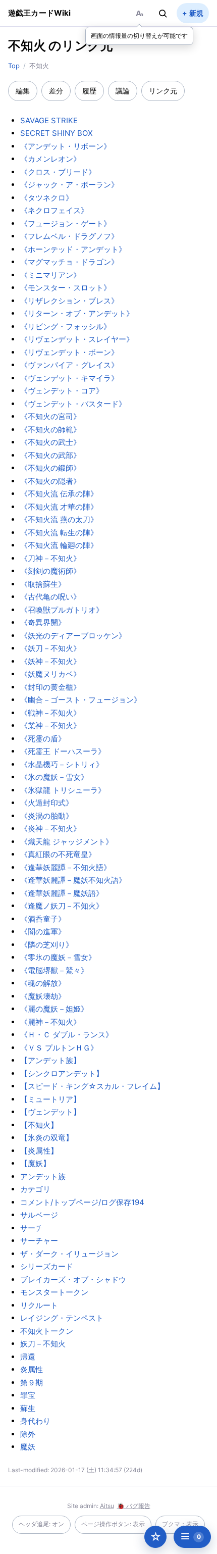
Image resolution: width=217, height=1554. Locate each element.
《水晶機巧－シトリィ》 (61, 764)
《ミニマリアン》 (50, 275)
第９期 (31, 1382)
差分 (56, 90)
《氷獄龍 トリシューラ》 (62, 790)
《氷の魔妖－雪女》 (54, 777)
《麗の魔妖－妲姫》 (54, 1009)
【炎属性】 (39, 1151)
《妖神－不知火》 (50, 661)
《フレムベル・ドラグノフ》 (69, 236)
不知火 (26, 45)
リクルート (39, 1305)
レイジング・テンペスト (61, 1318)
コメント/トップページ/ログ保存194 (82, 1202)
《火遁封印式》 (46, 803)
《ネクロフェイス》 (54, 210)
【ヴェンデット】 (50, 1112)
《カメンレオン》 (50, 159)
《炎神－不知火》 (50, 828)
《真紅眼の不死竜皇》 (58, 854)
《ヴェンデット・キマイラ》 (69, 378)
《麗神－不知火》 (50, 1022)
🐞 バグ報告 (133, 1506)
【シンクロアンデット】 (61, 1073)
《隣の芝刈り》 (46, 944)
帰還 (27, 1357)
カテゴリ (35, 1189)
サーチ (31, 1228)
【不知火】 (39, 1125)
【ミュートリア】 (50, 1099)
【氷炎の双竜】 (46, 1137)
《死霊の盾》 (43, 738)
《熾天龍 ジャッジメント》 (66, 841)
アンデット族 (43, 1176)
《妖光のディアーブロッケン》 (73, 635)
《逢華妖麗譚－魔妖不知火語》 (73, 880)
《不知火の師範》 (50, 429)
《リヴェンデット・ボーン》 (69, 352)
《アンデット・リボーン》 (65, 146)
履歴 (89, 90)
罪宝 (27, 1395)
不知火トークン (46, 1331)
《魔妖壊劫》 (43, 996)
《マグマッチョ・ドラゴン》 (69, 262)
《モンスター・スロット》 (65, 287)
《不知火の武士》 (50, 442)
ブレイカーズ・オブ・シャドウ (73, 1279)
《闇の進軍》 (43, 931)
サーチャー (39, 1240)
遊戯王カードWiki (39, 13)
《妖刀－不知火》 (50, 648)
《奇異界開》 (43, 622)
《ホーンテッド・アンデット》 (73, 249)
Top (14, 66)
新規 (196, 13)
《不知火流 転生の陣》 (59, 532)
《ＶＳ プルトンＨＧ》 (59, 1047)
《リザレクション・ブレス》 (69, 301)
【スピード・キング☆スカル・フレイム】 (92, 1086)
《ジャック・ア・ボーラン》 (69, 184)
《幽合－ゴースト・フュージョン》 (80, 700)
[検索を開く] (163, 13)
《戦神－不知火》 (50, 713)
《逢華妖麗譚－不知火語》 (65, 867)
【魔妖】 (35, 1163)
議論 (123, 90)
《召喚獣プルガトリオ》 (61, 610)
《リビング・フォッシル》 (65, 326)
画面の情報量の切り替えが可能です (139, 35)
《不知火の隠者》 (50, 481)
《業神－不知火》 (50, 725)
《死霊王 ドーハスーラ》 (62, 751)
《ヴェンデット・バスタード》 (73, 404)
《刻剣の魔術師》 (50, 571)
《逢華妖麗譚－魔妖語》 (61, 893)
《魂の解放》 (43, 983)
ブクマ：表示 (180, 1524)
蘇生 (27, 1408)
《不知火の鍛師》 (50, 468)
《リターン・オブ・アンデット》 (77, 313)
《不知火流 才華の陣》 (59, 507)
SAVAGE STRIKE (49, 120)
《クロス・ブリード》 (58, 172)
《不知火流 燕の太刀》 (59, 519)
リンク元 (163, 90)
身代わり (35, 1421)
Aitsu (107, 1506)
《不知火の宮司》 (50, 416)
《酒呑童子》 (43, 919)
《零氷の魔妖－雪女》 (58, 957)
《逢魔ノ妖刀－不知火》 (61, 906)
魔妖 (27, 1446)
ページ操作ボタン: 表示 (113, 1524)
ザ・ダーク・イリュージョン (69, 1254)
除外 (27, 1434)
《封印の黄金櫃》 (50, 687)
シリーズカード (46, 1266)
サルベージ (39, 1215)
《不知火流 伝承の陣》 (59, 493)
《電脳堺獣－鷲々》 (54, 970)
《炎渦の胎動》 (46, 816)
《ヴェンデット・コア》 (61, 390)
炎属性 (31, 1369)
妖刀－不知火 (43, 1343)
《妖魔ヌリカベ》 (50, 674)
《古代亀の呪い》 (50, 596)
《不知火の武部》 (50, 455)
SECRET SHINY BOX (56, 133)
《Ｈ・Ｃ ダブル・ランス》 (66, 1034)
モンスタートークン (54, 1292)
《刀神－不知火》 (50, 558)
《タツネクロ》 (46, 198)
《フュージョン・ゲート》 (65, 223)
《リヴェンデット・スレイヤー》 (77, 339)
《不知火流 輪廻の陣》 (59, 545)
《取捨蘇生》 (43, 584)
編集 (23, 90)
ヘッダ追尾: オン (41, 1524)
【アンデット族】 (50, 1060)
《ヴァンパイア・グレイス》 (69, 365)
